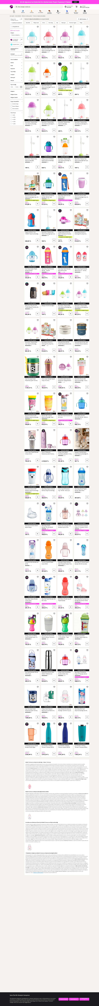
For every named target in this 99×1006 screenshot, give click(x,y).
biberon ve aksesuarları (38, 872)
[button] (33, 45)
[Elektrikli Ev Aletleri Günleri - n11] (49, 2)
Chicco (43, 22)
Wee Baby (50, 22)
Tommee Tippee (72, 22)
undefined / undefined (17, 22)
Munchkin (28, 22)
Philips (81, 22)
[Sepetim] (76, 6)
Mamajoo (63, 22)
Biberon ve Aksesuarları (27, 16)
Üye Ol (83, 7)
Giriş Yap (87, 7)
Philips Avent (36, 22)
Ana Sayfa (12, 16)
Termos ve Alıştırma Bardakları (39, 16)
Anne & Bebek (18, 16)
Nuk (57, 22)
